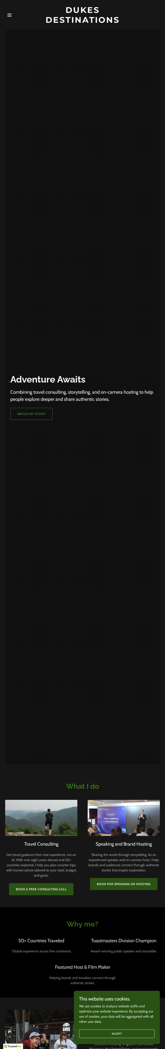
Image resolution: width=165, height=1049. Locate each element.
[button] (16, 15)
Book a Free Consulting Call (41, 889)
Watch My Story (31, 414)
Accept (117, 1033)
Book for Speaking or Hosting (124, 884)
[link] (82, 22)
